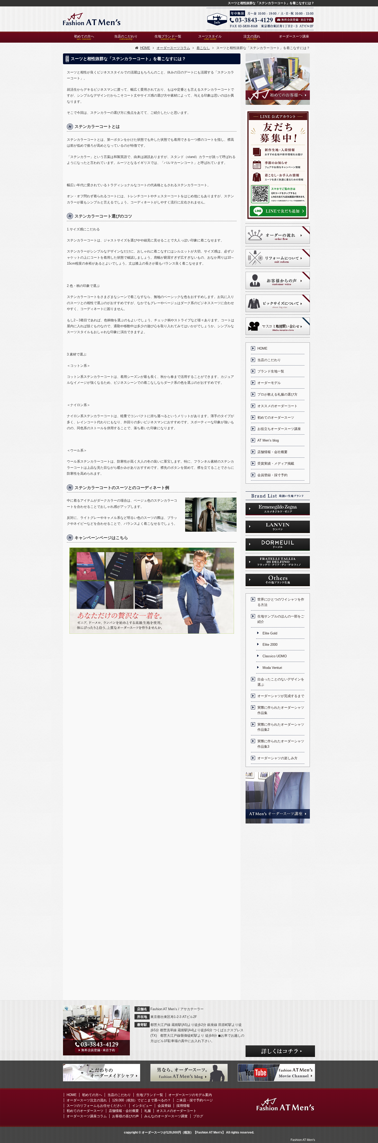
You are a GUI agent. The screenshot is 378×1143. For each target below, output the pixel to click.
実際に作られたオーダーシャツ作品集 (280, 710)
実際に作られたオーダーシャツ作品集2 (280, 727)
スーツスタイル (210, 36)
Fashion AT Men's (303, 1140)
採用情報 (183, 1106)
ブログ (198, 1116)
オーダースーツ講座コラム (87, 1116)
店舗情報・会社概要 (272, 452)
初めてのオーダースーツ (275, 417)
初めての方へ (84, 36)
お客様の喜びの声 (125, 1116)
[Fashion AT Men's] (92, 19)
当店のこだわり (126, 36)
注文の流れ (252, 36)
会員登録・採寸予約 (272, 475)
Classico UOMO (275, 656)
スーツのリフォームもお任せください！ (97, 1106)
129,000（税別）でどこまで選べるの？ (141, 1100)
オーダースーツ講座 (294, 36)
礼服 (147, 1111)
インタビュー (142, 1106)
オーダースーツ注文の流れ (87, 1100)
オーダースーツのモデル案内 (190, 1095)
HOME (262, 348)
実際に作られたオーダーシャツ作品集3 (280, 743)
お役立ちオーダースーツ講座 (279, 429)
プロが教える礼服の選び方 (277, 394)
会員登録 (164, 1106)
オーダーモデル (269, 383)
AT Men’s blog (268, 440)
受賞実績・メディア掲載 (275, 463)
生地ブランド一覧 (168, 36)
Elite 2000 (270, 645)
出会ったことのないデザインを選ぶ (280, 682)
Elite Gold (270, 633)
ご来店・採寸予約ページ (194, 1100)
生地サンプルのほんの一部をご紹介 (280, 619)
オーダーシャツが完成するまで (280, 696)
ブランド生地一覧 (270, 371)
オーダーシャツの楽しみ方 (277, 758)
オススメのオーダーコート (277, 406)
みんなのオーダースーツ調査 (166, 1116)
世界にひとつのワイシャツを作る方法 (280, 602)
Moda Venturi (272, 668)
